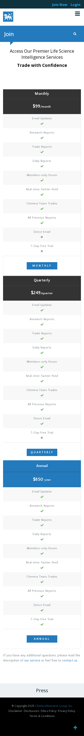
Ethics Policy (48, 711)
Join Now (59, 4)
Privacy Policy (66, 711)
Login (76, 3)
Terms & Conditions (42, 716)
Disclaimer (15, 711)
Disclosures (31, 711)
